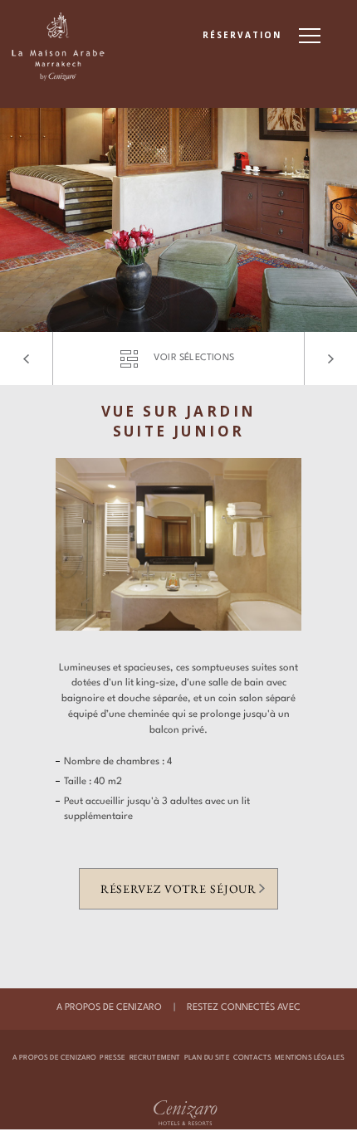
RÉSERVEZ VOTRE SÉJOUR (178, 888)
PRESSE (112, 1058)
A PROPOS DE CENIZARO (109, 1007)
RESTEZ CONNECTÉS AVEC (244, 1007)
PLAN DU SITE (207, 1058)
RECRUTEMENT (155, 1058)
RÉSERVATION (242, 35)
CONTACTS (252, 1058)
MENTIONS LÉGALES (310, 1058)
